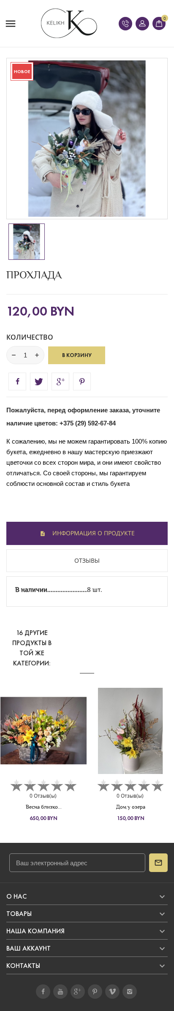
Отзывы (87, 560)
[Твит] (39, 381)
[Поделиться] (17, 381)
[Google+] (60, 381)
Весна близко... (44, 807)
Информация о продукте (93, 533)
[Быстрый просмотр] (44, 736)
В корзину (77, 355)
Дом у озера (130, 807)
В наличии (31, 589)
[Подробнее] (59, 736)
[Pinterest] (82, 381)
